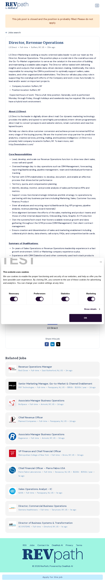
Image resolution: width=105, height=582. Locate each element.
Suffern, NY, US (37, 47)
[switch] (39, 299)
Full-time (24, 47)
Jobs (32, 545)
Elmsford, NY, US (51, 526)
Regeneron (23, 438)
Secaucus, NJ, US (62, 472)
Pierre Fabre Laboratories (29, 472)
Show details (90, 309)
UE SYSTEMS (24, 526)
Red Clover (23, 370)
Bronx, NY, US (68, 455)
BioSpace (22, 404)
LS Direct (13, 47)
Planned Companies (27, 421)
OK (85, 318)
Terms (79, 545)
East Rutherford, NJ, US (52, 370)
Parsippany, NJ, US (56, 387)
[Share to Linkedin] (52, 344)
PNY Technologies (26, 387)
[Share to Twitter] (58, 344)
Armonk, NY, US (47, 404)
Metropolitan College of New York (33, 455)
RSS (25, 545)
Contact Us (43, 545)
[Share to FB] (47, 344)
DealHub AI (57, 545)
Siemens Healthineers (28, 509)
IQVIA (20, 493)
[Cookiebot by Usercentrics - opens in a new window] (90, 262)
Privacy (69, 545)
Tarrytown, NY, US (59, 509)
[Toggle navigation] (97, 5)
